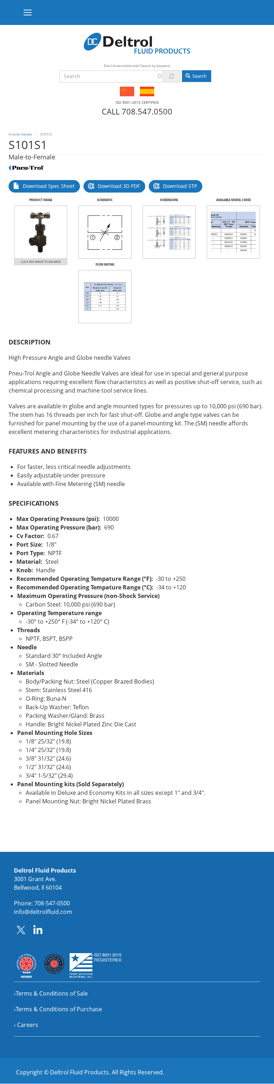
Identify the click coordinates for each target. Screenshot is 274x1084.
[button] (40, 232)
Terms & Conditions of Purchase (59, 1009)
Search (199, 76)
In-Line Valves (20, 134)
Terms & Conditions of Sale (52, 993)
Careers (27, 1025)
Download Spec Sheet (49, 186)
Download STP (180, 186)
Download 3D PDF (119, 186)
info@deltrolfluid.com (43, 912)
